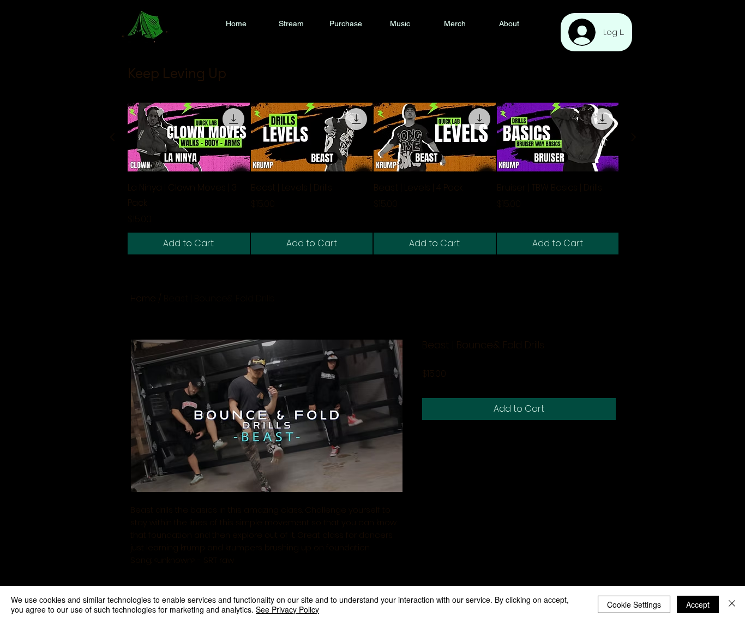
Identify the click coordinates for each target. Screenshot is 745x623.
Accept (698, 604)
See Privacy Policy (287, 609)
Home (143, 298)
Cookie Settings (634, 604)
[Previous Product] (112, 137)
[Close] (731, 604)
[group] (373, 178)
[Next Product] (633, 137)
